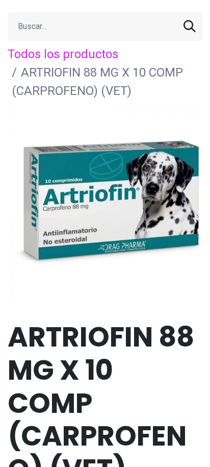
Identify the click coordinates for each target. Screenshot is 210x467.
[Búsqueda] (189, 26)
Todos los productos (63, 54)
